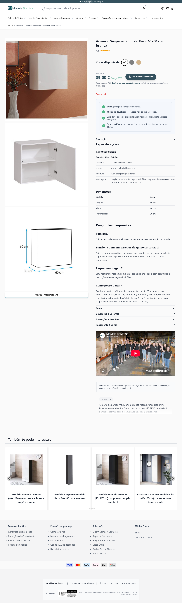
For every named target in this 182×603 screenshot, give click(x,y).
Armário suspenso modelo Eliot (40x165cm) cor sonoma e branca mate (155, 498)
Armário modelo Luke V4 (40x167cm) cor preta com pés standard (112, 498)
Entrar (138, 532)
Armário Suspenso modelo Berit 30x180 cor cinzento (69, 496)
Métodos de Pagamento (62, 536)
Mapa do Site (99, 553)
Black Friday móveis (60, 549)
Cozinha (92, 18)
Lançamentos (157, 18)
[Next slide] (173, 478)
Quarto (79, 18)
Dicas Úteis (98, 544)
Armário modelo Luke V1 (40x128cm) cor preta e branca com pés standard (26, 498)
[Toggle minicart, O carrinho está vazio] (172, 8)
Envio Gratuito (57, 540)
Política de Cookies (17, 544)
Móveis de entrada (62, 18)
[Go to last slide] (9, 478)
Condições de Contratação (21, 536)
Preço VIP (116, 78)
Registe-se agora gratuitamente (126, 83)
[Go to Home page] (21, 8)
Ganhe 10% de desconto (62, 544)
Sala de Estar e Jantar (38, 18)
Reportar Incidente (102, 536)
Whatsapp (98, 1)
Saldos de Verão (15, 18)
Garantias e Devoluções (20, 531)
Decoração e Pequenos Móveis (115, 18)
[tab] (87, 508)
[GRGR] (131, 62)
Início (10, 25)
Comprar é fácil (58, 531)
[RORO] (138, 62)
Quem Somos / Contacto (105, 531)
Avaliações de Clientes (104, 549)
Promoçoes (140, 18)
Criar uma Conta (143, 537)
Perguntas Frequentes (104, 540)
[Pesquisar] (144, 8)
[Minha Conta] (163, 8)
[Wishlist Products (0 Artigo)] (167, 8)
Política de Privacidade (19, 540)
